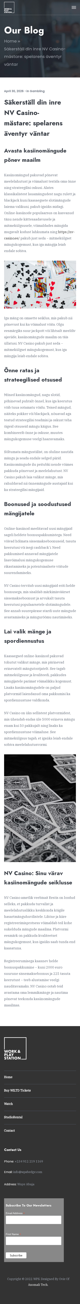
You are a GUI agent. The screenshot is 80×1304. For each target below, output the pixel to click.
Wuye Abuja (25, 1184)
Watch (8, 1104)
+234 (29, 1161)
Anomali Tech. (38, 1285)
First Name (13, 1234)
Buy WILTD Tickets (17, 1090)
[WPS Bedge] (9, 7)
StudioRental (13, 1117)
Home (10, 41)
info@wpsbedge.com (27, 1172)
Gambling (37, 91)
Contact (9, 1130)
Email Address (15, 1213)
